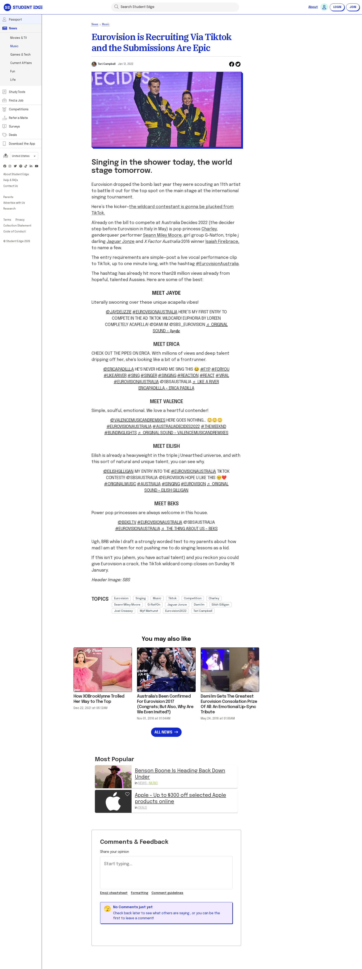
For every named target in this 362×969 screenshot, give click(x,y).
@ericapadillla (118, 369)
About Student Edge (16, 174)
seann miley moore (127, 604)
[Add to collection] (127, 793)
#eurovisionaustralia (193, 471)
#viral (222, 376)
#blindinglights (120, 433)
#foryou (220, 369)
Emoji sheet (114, 893)
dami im (199, 604)
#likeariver (115, 376)
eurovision (121, 598)
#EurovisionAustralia (217, 264)
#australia (149, 484)
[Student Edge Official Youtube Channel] (36, 166)
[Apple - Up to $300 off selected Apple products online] (113, 801)
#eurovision (193, 484)
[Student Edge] (23, 7)
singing (141, 598)
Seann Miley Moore (162, 235)
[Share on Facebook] (231, 64)
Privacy (20, 220)
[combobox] (24, 156)
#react (207, 376)
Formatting (139, 893)
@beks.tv (127, 522)
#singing (167, 376)
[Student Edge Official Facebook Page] (4, 166)
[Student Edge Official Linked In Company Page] (31, 166)
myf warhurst (149, 611)
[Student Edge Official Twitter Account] (15, 166)
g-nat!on (153, 604)
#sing (134, 376)
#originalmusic (120, 484)
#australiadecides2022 (176, 427)
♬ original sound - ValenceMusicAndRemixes (183, 433)
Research (9, 209)
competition (193, 598)
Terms (7, 220)
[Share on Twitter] (237, 64)
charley (214, 598)
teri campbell (203, 611)
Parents (8, 197)
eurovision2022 (175, 611)
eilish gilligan (220, 604)
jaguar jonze (177, 604)
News (95, 24)
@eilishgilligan (118, 471)
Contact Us (10, 186)
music (157, 598)
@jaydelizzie (118, 312)
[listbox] (176, 603)
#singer (149, 376)
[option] (121, 598)
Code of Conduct (14, 232)
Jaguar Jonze (120, 242)
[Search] (116, 6)
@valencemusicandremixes (137, 420)
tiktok (172, 598)
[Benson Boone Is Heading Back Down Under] (113, 776)
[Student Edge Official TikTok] (26, 166)
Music (105, 24)
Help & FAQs (10, 180)
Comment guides (167, 893)
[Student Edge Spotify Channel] (20, 166)
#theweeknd (213, 427)
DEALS (142, 808)
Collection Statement (17, 226)
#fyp (205, 369)
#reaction (188, 376)
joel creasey (123, 611)
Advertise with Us (14, 203)
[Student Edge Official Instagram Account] (10, 166)
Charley (209, 229)
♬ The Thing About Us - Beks (189, 529)
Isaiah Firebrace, (222, 242)
